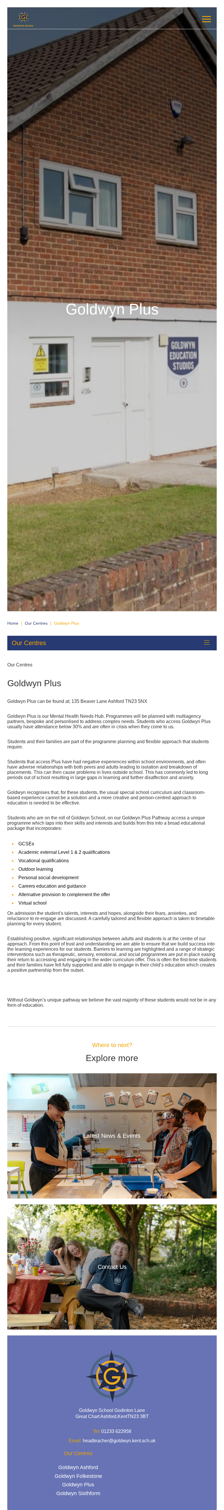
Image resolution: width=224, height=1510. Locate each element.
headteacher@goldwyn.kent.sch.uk (119, 1440)
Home (12, 623)
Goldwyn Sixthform (78, 1493)
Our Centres (36, 623)
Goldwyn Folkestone (78, 1476)
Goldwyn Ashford (78, 1467)
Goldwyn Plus (78, 1485)
